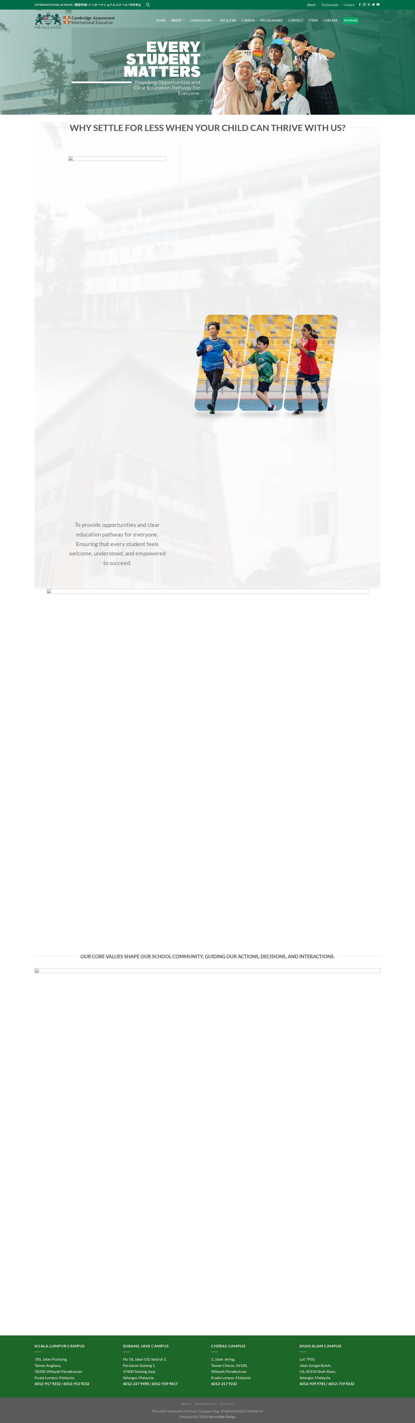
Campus (248, 20)
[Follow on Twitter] (373, 4)
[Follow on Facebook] (359, 4)
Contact (349, 5)
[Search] (148, 4)
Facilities (228, 20)
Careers (330, 20)
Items (313, 20)
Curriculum (201, 20)
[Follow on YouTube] (378, 4)
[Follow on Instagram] (364, 4)
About (311, 5)
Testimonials (329, 5)
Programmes (271, 20)
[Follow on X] (368, 4)
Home (160, 20)
